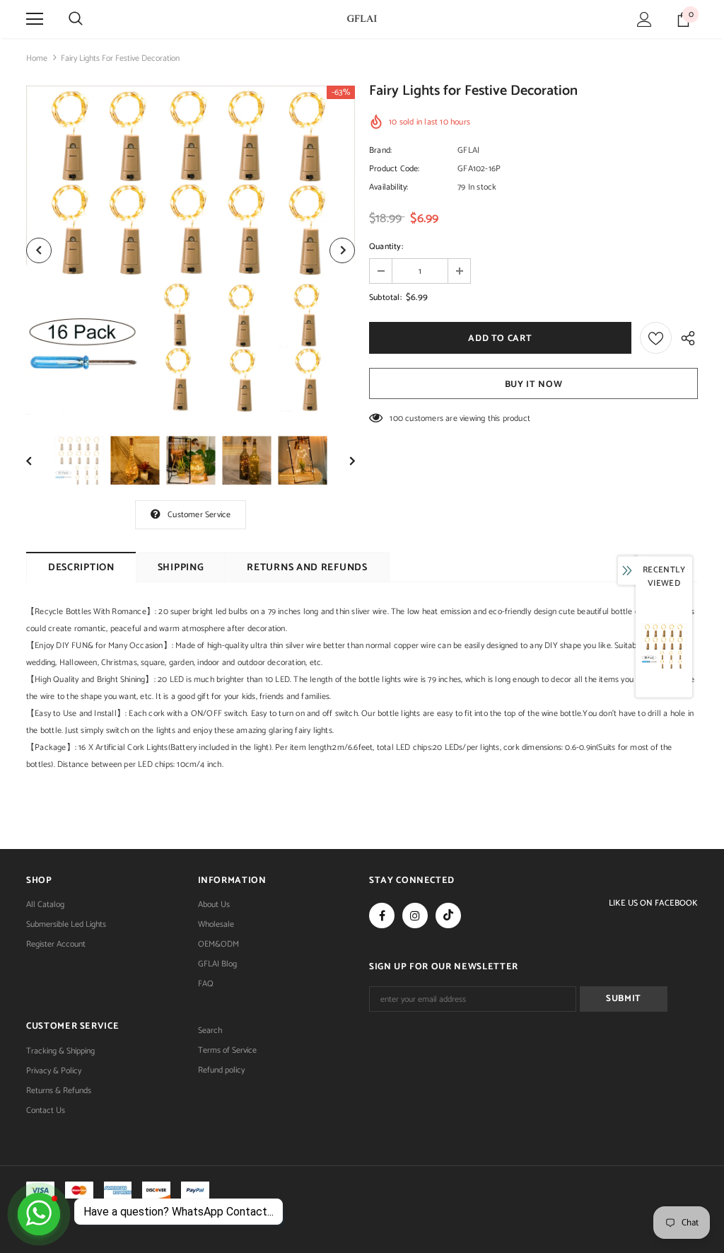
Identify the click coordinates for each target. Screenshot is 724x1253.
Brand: (380, 150)
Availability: (389, 187)
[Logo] (362, 18)
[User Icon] (644, 19)
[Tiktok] (448, 915)
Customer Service (199, 514)
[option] (190, 250)
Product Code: (394, 168)
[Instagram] (415, 915)
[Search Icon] (76, 19)
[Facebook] (382, 915)
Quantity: (386, 246)
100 (396, 418)
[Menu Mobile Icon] (34, 19)
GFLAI (468, 150)
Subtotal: (385, 297)
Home (36, 58)
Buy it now (534, 384)
